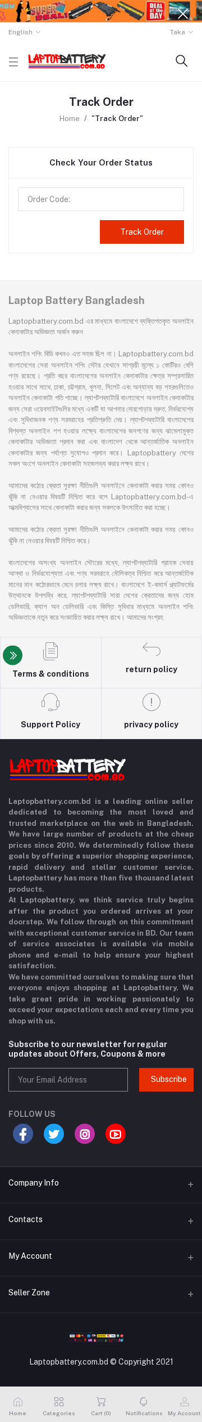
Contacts (25, 1219)
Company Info (33, 1182)
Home (69, 118)
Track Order (142, 231)
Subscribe (169, 1079)
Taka (177, 32)
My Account (30, 1255)
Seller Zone (29, 1292)
